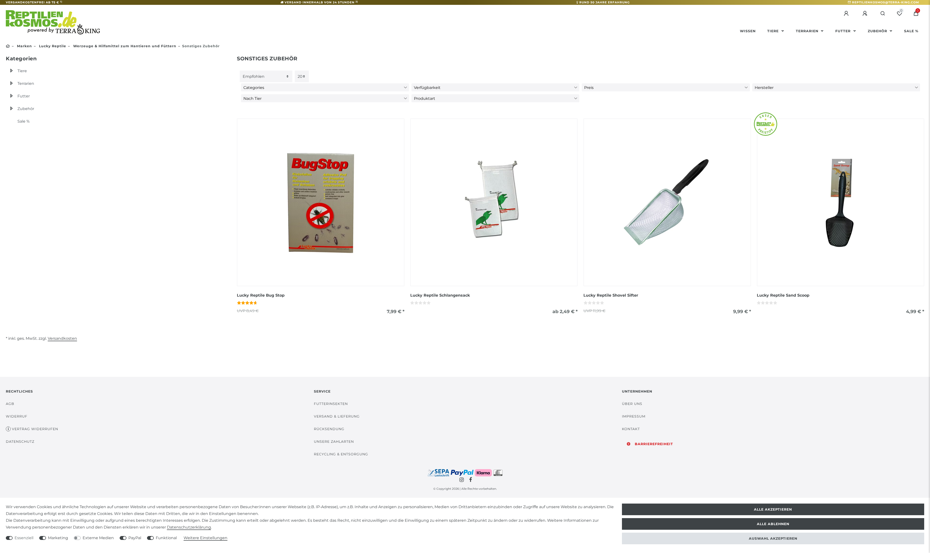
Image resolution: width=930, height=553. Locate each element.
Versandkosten (62, 338)
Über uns (632, 404)
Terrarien (808, 31)
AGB (10, 404)
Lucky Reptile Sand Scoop (783, 295)
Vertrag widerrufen (35, 429)
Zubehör (878, 31)
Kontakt (631, 429)
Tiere (773, 31)
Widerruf (16, 416)
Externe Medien (98, 538)
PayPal (134, 538)
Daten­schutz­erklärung (189, 527)
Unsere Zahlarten (334, 441)
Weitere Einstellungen (205, 538)
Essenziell (24, 538)
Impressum (633, 416)
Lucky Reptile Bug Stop (261, 295)
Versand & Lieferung (337, 416)
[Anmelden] (847, 13)
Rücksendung (329, 429)
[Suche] (883, 13)
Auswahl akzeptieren (773, 538)
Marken (24, 46)
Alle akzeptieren (773, 509)
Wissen (748, 31)
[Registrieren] (866, 13)
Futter (843, 31)
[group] (320, 202)
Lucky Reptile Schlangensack (440, 295)
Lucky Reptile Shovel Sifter (610, 295)
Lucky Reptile (52, 46)
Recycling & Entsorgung (341, 454)
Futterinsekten (331, 404)
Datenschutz (20, 441)
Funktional (166, 538)
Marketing (58, 538)
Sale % (911, 31)
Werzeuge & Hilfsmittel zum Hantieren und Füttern (124, 46)
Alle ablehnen (773, 524)
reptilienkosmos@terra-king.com (885, 2)
